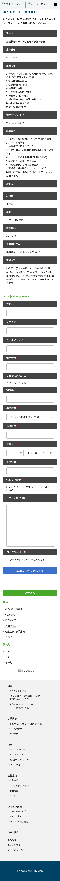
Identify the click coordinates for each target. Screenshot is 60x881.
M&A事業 (13, 733)
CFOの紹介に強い (17, 691)
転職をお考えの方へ (19, 811)
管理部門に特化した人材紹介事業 (25, 723)
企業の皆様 (13, 832)
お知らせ (12, 839)
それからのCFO (16, 754)
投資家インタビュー (19, 759)
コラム (11, 744)
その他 (8, 636)
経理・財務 (10, 620)
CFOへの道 (14, 764)
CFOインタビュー (17, 749)
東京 (7, 651)
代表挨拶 (13, 780)
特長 (10, 686)
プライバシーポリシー (21, 559)
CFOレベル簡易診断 (19, 821)
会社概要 (13, 790)
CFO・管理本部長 (13, 609)
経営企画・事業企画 (15, 631)
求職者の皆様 (15, 806)
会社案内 (12, 775)
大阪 (7, 657)
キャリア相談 (15, 816)
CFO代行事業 (15, 728)
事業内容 (12, 718)
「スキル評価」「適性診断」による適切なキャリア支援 (24, 698)
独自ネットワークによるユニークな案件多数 (21, 706)
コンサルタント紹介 (19, 785)
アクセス (13, 795)
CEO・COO (10, 614)
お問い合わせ (14, 844)
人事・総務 (10, 625)
